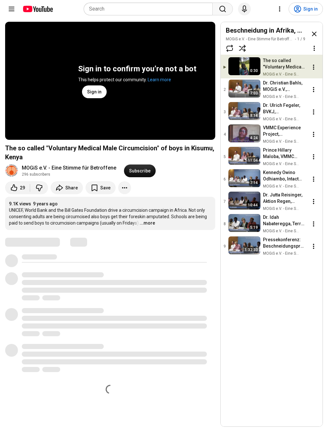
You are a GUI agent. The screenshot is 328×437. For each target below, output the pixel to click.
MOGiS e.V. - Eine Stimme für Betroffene (69, 168)
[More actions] (124, 187)
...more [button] (147, 223)
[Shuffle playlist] (242, 48)
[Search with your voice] (244, 9)
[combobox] (150, 9)
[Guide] (11, 9)
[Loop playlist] (229, 48)
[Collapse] (314, 34)
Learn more (159, 79)
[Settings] (279, 9)
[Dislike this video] (39, 187)
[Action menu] (314, 48)
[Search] (222, 9)
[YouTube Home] (37, 9)
